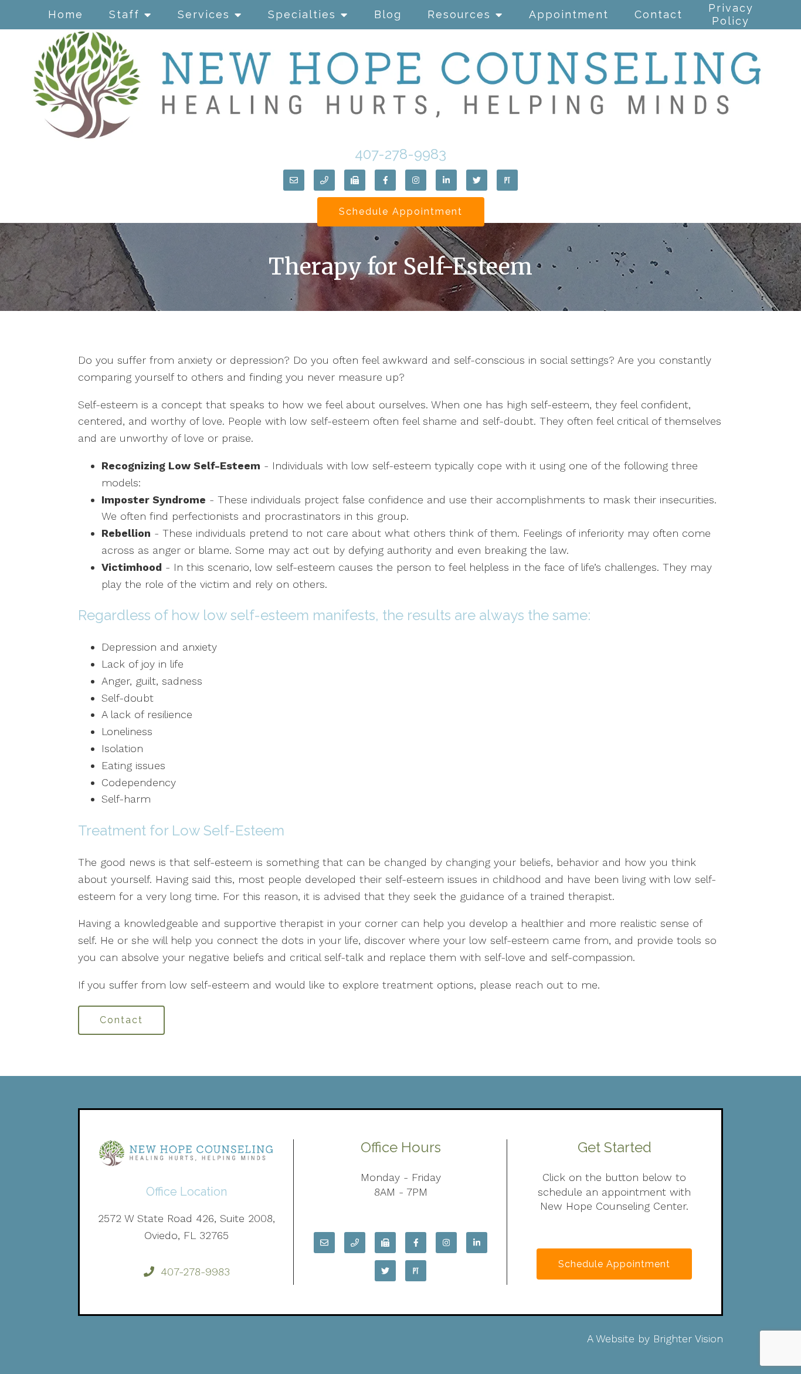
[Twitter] (476, 180)
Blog (388, 14)
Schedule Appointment (401, 211)
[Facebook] (385, 180)
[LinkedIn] (446, 180)
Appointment (569, 14)
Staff (124, 14)
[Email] (293, 180)
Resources (459, 14)
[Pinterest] (507, 180)
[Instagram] (415, 180)
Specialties (302, 14)
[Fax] (354, 180)
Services (204, 14)
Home (65, 14)
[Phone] (324, 180)
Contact (658, 14)
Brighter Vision (688, 1338)
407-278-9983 (400, 154)
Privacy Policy (731, 14)
